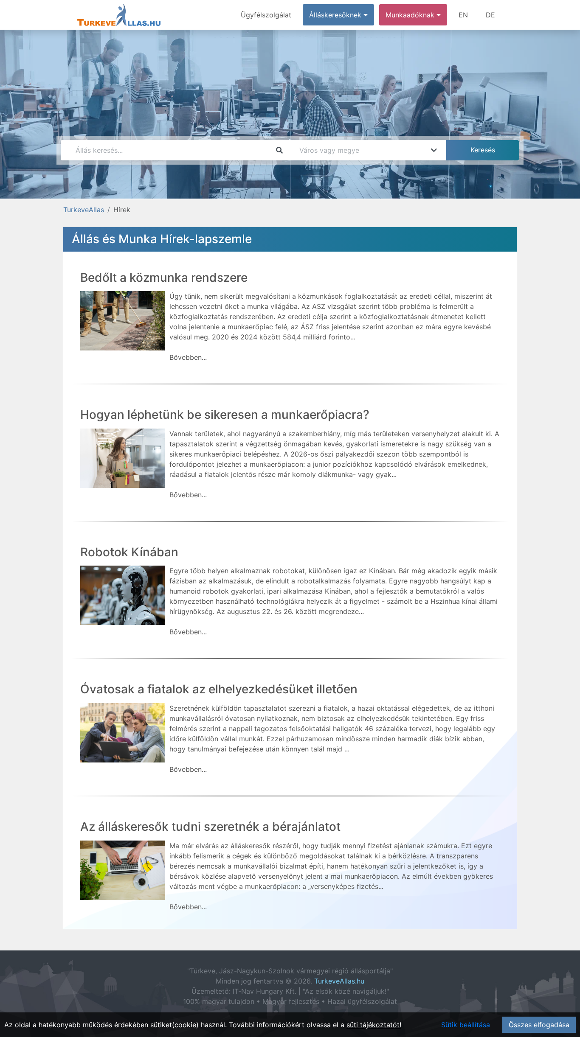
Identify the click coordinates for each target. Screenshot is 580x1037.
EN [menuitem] (463, 15)
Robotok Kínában (129, 552)
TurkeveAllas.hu (339, 981)
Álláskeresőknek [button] (336, 15)
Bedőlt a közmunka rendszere (164, 277)
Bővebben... (188, 357)
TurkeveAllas (83, 209)
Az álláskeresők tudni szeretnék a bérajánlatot (210, 826)
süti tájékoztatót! (373, 1024)
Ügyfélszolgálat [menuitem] (266, 15)
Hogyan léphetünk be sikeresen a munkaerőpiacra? (224, 414)
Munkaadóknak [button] (411, 15)
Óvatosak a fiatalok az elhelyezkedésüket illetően (219, 689)
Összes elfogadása (539, 1024)
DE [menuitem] (490, 15)
